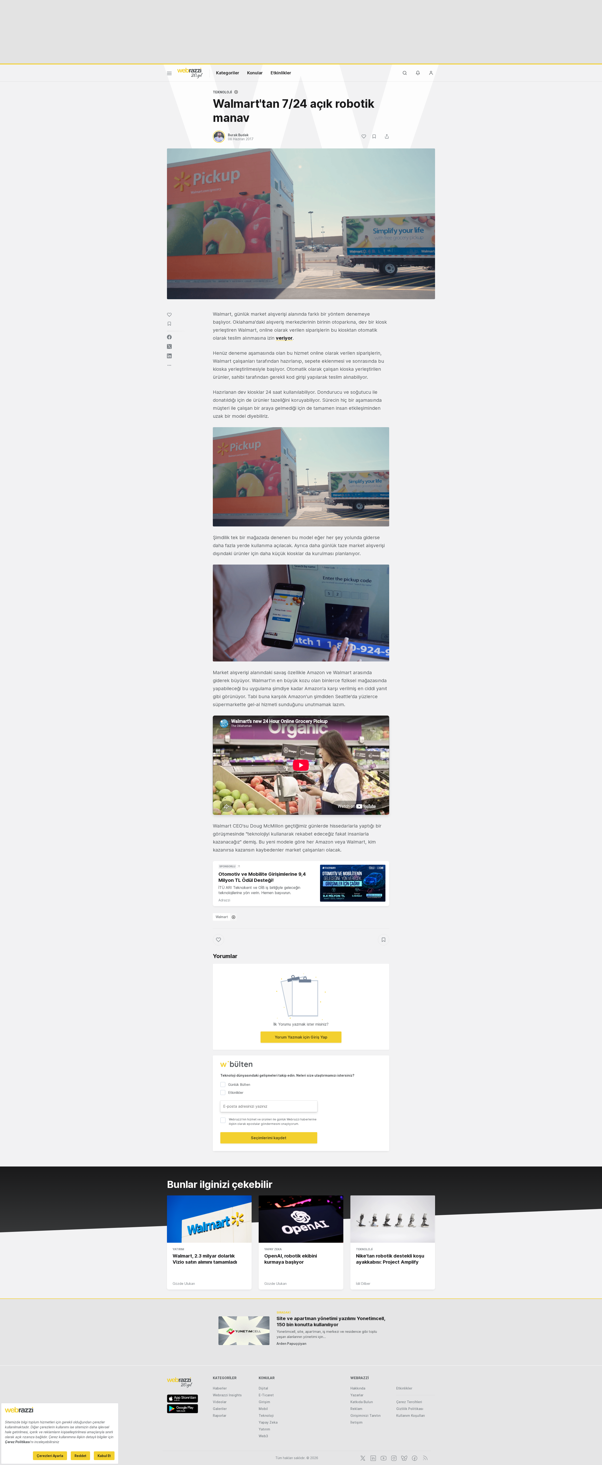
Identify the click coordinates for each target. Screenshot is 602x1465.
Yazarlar (356, 1395)
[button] (301, 476)
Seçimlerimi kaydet (268, 1137)
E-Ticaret (266, 1395)
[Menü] (169, 74)
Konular (255, 72)
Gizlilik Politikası (409, 1409)
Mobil (263, 1409)
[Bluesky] (404, 1458)
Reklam (356, 1409)
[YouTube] (383, 1458)
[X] (362, 1458)
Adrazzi (224, 900)
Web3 (263, 1436)
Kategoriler (227, 72)
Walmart (222, 917)
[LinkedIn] (373, 1458)
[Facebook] (414, 1458)
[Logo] (190, 72)
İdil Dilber (363, 1284)
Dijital (263, 1388)
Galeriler (220, 1409)
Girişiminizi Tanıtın (365, 1415)
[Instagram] (393, 1458)
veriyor (284, 338)
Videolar (219, 1402)
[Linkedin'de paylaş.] (169, 356)
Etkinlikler (281, 72)
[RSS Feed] (424, 1458)
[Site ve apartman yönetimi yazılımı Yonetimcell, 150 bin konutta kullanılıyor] (243, 1330)
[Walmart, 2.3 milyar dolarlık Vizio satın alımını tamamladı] (209, 1219)
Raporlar (219, 1415)
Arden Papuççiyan (291, 1344)
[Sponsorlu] (352, 883)
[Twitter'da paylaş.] (169, 346)
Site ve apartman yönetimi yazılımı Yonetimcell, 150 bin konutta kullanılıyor (331, 1321)
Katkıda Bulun (361, 1402)
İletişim (356, 1422)
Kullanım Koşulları (410, 1415)
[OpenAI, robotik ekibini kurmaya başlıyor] (301, 1219)
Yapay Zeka (273, 1249)
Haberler (220, 1388)
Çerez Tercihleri (409, 1402)
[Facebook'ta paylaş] (169, 337)
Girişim (264, 1402)
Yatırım (178, 1249)
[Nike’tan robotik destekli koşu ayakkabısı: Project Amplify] (392, 1219)
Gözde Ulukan (184, 1284)
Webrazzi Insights (227, 1395)
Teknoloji (222, 92)
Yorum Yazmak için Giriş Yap (301, 1037)
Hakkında (357, 1388)
